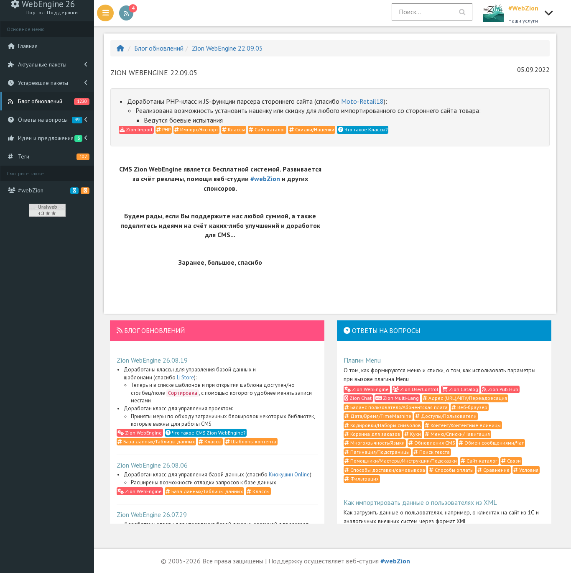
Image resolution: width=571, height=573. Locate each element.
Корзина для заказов (374, 434)
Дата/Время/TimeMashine (380, 416)
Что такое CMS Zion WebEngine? (208, 433)
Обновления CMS (434, 443)
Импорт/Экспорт (198, 129)
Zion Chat (360, 398)
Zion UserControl (418, 389)
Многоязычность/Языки (377, 443)
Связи (513, 461)
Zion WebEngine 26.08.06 (152, 465)
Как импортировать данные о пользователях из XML (420, 502)
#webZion (265, 178)
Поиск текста (434, 452)
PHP (166, 129)
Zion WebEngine (143, 433)
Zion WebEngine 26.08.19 (152, 360)
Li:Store (185, 377)
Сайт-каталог (269, 129)
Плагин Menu (362, 360)
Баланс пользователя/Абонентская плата (398, 407)
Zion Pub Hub (502, 389)
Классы (236, 129)
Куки (415, 434)
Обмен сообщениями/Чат (493, 443)
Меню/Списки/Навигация (459, 434)
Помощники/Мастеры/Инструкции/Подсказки (403, 461)
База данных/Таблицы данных (158, 441)
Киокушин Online (289, 474)
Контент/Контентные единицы (465, 425)
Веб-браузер (471, 407)
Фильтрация (364, 479)
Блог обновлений (159, 48)
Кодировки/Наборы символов (385, 425)
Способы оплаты (453, 470)
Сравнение (496, 470)
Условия (528, 470)
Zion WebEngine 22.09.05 (227, 48)
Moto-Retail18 (362, 101)
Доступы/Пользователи (448, 416)
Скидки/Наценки (314, 129)
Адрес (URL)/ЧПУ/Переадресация (467, 398)
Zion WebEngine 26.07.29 (152, 514)
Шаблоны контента (253, 441)
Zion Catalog (463, 389)
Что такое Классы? (365, 129)
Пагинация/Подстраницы (379, 452)
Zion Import (139, 129)
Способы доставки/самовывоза (387, 470)
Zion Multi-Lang (400, 398)
